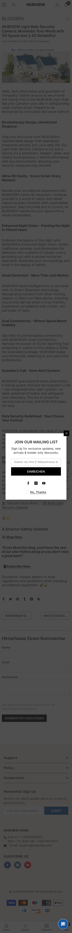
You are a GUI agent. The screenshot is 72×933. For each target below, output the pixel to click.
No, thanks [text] (38, 492)
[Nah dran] (66, 433)
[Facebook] (28, 483)
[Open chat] (63, 924)
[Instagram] (36, 483)
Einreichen (36, 471)
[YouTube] (44, 483)
